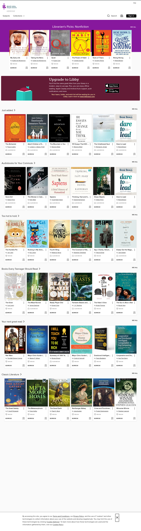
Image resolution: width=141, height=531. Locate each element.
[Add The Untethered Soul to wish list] (112, 154)
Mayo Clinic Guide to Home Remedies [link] (80, 356)
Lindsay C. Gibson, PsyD (37, 147)
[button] (112, 16)
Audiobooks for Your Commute (17, 163)
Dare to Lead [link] (121, 144)
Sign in (131, 16)
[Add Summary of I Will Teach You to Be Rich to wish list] (67, 365)
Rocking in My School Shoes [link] (36, 250)
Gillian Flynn (11, 200)
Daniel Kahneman (79, 200)
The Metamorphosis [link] (35, 408)
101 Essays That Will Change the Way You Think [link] (80, 144)
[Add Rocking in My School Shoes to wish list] (45, 260)
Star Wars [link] (9, 356)
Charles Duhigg (78, 61)
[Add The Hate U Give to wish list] (112, 312)
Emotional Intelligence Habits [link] (102, 356)
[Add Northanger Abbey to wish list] (90, 418)
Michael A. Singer (101, 147)
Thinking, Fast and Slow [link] (80, 197)
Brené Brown (119, 61)
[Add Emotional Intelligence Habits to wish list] (112, 365)
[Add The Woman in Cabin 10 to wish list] (45, 207)
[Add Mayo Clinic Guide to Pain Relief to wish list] (45, 365)
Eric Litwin (33, 253)
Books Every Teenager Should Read (20, 269)
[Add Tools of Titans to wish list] (109, 68)
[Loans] (122, 16)
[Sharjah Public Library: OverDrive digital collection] (9, 8)
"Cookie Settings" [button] (53, 522)
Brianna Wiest (56, 147)
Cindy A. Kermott (79, 358)
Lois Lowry (10, 305)
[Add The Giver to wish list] (23, 312)
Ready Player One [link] (56, 303)
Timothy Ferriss (99, 61)
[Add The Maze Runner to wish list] (45, 312)
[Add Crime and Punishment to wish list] (112, 418)
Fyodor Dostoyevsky (102, 411)
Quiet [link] (53, 58)
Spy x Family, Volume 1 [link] (102, 250)
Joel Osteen (122, 253)
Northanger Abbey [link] (79, 408)
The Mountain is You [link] (57, 144)
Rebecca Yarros (56, 253)
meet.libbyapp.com (87, 96)
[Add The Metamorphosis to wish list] (45, 418)
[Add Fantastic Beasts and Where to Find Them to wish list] (90, 312)
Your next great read (12, 321)
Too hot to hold (9, 216)
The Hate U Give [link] (100, 303)
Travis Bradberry (101, 358)
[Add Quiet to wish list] (67, 68)
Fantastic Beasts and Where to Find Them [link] (80, 303)
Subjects (6, 16)
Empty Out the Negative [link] (124, 250)
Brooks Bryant (56, 358)
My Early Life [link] (15, 58)
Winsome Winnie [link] (122, 408)
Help (134, 3)
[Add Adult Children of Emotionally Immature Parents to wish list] (45, 154)
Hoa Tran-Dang (123, 358)
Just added (7, 110)
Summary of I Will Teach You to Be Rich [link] (58, 356)
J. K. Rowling (78, 305)
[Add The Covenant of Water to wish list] (90, 260)
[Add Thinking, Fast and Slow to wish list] (90, 207)
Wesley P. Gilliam (35, 358)
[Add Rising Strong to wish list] (129, 68)
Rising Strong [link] (118, 58)
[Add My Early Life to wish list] (26, 68)
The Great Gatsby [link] (12, 408)
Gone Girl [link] (9, 197)
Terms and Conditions (61, 516)
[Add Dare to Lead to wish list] (134, 154)
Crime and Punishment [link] (102, 408)
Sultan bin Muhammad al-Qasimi (19, 61)
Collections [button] (18, 16)
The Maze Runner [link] (34, 303)
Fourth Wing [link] (54, 250)
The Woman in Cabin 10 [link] (36, 197)
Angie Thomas (100, 305)
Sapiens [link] (53, 197)
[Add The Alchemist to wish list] (23, 154)
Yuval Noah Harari (57, 200)
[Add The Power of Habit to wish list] (88, 68)
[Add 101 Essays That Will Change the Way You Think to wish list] (90, 154)
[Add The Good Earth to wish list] (67, 418)
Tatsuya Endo (100, 253)
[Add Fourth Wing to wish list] (67, 260)
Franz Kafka (33, 411)
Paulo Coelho (11, 147)
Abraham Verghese (80, 253)
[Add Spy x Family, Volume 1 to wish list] (112, 260)
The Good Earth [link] (56, 408)
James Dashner (34, 305)
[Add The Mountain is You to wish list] (67, 154)
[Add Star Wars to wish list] (23, 365)
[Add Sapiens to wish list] (67, 207)
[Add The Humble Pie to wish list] (23, 260)
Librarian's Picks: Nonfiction (70, 27)
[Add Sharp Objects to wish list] (112, 207)
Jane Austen (78, 411)
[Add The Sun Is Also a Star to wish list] (134, 312)
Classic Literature (11, 374)
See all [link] (133, 27)
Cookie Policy (58, 525)
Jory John (10, 253)
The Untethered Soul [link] (102, 144)
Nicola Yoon (121, 305)
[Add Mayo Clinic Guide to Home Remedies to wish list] (90, 365)
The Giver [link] (9, 303)
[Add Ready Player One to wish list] (67, 312)
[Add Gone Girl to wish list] (23, 207)
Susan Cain (56, 61)
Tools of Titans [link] (98, 58)
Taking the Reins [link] (37, 58)
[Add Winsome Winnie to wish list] (134, 418)
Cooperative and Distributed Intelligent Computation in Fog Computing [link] (124, 356)
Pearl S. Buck (56, 411)
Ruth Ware (33, 200)
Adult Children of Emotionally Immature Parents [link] (36, 144)
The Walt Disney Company (15, 358)
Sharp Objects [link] (99, 197)
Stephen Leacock (123, 411)
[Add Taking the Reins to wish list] (47, 68)
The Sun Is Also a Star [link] (124, 303)
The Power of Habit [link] (79, 58)
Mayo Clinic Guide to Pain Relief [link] (36, 356)
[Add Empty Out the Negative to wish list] (134, 260)
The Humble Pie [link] (11, 250)
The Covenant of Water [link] (80, 250)
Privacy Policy (78, 516)
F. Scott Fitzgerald (12, 411)
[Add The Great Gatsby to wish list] (23, 418)
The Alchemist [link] (11, 144)
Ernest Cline (55, 305)
